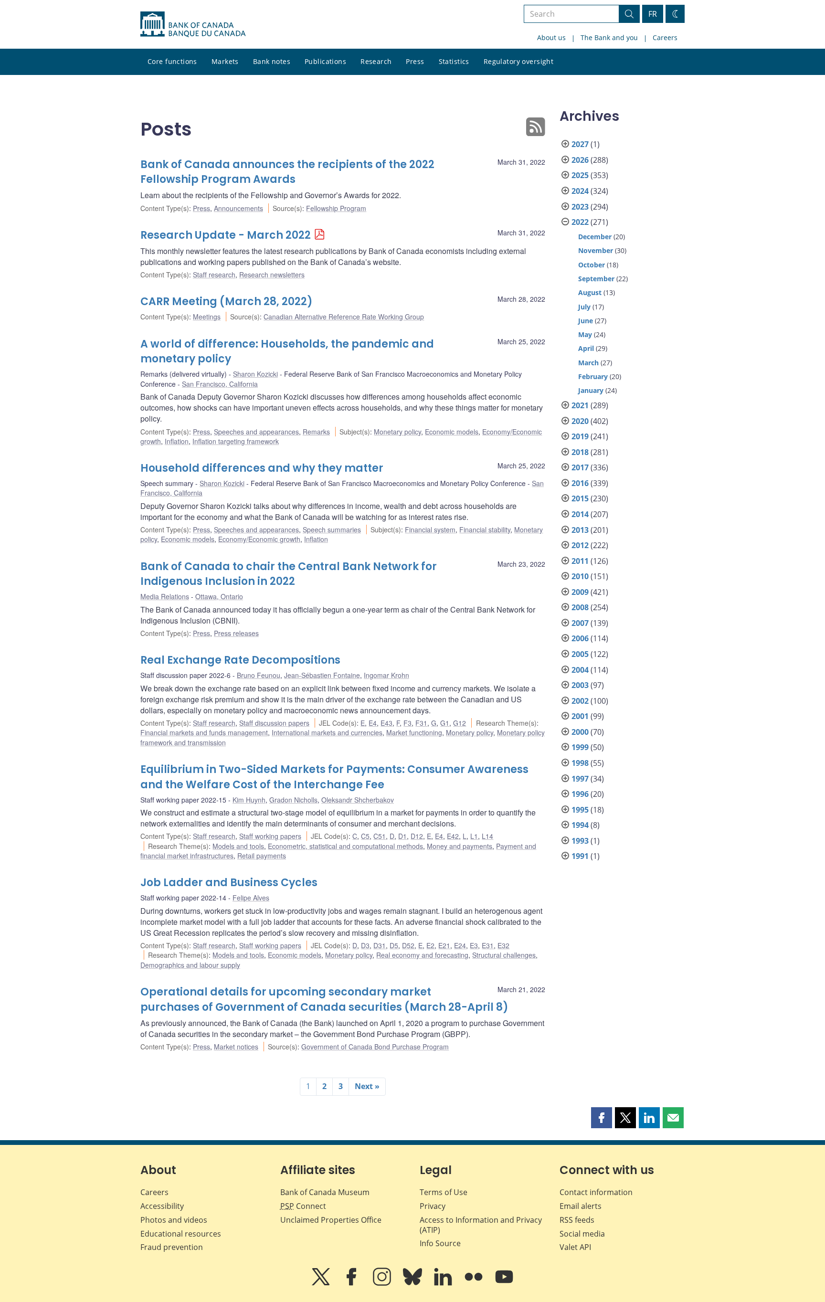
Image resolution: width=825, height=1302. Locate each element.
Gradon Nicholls (293, 799)
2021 (580, 405)
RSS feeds (577, 1220)
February (593, 376)
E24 (460, 945)
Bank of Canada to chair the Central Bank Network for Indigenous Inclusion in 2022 (288, 574)
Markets (225, 61)
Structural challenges (504, 955)
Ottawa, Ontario (219, 596)
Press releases (236, 633)
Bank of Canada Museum (325, 1192)
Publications (325, 61)
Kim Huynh (249, 799)
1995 (580, 809)
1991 (580, 856)
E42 (453, 836)
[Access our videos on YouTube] (504, 1283)
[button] (601, 1117)
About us (551, 37)
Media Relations (164, 596)
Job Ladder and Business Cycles (228, 882)
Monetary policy (397, 431)
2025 (580, 175)
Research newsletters (272, 274)
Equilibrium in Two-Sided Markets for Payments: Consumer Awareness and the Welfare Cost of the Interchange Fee (334, 777)
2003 (580, 685)
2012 (580, 545)
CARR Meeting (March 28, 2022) (226, 301)
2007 (580, 623)
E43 (386, 723)
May (585, 334)
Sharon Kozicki (255, 374)
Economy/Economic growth (259, 539)
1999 (580, 747)
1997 (580, 778)
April (586, 348)
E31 (488, 945)
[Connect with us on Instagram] (383, 1283)
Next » (367, 1086)
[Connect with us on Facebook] (352, 1283)
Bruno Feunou (258, 675)
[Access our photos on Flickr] (474, 1283)
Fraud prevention (171, 1247)
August (590, 292)
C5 (365, 836)
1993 (580, 841)
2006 (580, 638)
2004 (580, 670)
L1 (474, 836)
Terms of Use (443, 1192)
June (585, 320)
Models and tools (238, 846)
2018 (580, 452)
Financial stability (484, 529)
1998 (580, 763)
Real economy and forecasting (422, 955)
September (596, 278)
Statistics (454, 61)
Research (375, 61)
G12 (459, 723)
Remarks (316, 431)
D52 (408, 945)
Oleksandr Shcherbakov (357, 799)
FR (652, 14)
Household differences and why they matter (261, 468)
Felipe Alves (251, 897)
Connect (303, 1206)
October (591, 264)
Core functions (172, 61)
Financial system (430, 529)
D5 (394, 945)
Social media (582, 1233)
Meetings (207, 316)
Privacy (432, 1206)
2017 (580, 467)
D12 (417, 836)
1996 (580, 794)
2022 (580, 222)
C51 (379, 836)
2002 (580, 701)
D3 (365, 945)
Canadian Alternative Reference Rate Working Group (344, 316)
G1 (444, 723)
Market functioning (414, 732)
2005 (580, 654)
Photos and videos (173, 1220)
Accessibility (162, 1206)
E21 (444, 945)
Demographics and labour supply (190, 965)
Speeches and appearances (256, 431)
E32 (503, 945)
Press (415, 61)
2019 (580, 436)
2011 (580, 561)
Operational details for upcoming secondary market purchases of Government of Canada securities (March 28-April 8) (324, 999)
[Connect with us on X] (322, 1283)
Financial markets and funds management (204, 732)
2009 (580, 592)
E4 (373, 723)
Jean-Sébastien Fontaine (322, 675)
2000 (580, 732)
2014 (580, 514)
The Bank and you (609, 37)
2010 (580, 576)
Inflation (177, 441)
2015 (580, 498)
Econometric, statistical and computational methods (345, 846)
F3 (407, 723)
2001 (580, 716)
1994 (580, 825)
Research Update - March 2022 (225, 235)
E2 (430, 945)
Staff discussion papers (274, 723)
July (584, 306)
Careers (665, 37)
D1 (402, 836)
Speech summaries (332, 529)
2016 (580, 483)
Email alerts (581, 1206)
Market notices (236, 1046)
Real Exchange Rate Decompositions (240, 660)
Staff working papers (270, 836)
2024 (580, 191)
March (588, 362)
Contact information (596, 1192)
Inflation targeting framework (235, 441)
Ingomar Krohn (386, 675)
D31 (379, 945)
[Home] (192, 24)
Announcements (238, 208)
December (595, 236)
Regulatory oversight (518, 61)
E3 (474, 945)
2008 (580, 607)
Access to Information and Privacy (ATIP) (481, 1225)
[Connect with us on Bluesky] (413, 1283)
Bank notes (271, 61)
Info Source (440, 1243)
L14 (487, 836)
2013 (580, 530)
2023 (580, 206)
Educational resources (180, 1233)
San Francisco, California (220, 384)
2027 (580, 144)
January (590, 390)
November (595, 250)
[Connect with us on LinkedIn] (444, 1283)
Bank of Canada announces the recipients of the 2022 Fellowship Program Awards (287, 172)
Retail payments (261, 855)
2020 (580, 421)
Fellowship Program (336, 208)
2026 (580, 160)
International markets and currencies (327, 732)
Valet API (575, 1247)
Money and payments (459, 846)
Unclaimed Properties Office (330, 1220)
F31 (421, 723)
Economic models (451, 431)
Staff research (214, 274)
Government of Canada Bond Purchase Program (375, 1046)
